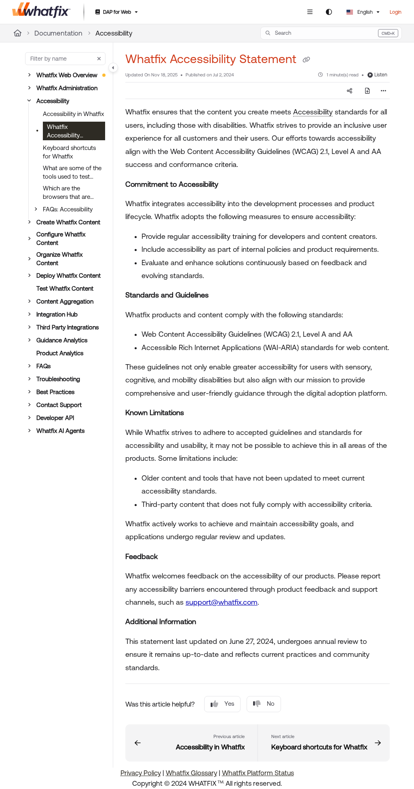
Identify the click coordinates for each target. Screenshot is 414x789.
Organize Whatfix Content (59, 258)
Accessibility (113, 33)
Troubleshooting (58, 379)
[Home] (41, 12)
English (364, 12)
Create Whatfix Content (68, 222)
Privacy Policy (140, 773)
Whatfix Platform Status (258, 773)
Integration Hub (57, 314)
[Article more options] (383, 90)
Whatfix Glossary (191, 773)
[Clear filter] (99, 58)
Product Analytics (59, 353)
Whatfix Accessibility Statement (63, 131)
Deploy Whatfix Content (68, 275)
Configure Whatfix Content (60, 238)
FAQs (43, 366)
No (271, 703)
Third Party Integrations (67, 327)
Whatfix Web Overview (66, 75)
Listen (380, 75)
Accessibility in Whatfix (73, 113)
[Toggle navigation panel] (113, 67)
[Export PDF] (367, 90)
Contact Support (59, 404)
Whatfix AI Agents (60, 430)
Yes (229, 703)
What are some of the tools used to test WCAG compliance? (72, 173)
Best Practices (55, 391)
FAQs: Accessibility (68, 209)
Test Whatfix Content (64, 288)
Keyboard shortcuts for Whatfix (69, 152)
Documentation (58, 33)
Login (395, 12)
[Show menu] (309, 12)
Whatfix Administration (66, 87)
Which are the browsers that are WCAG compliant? (68, 193)
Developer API (55, 417)
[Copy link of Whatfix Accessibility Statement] (306, 59)
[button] (331, 33)
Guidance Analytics (61, 340)
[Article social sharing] (349, 90)
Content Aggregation (64, 301)
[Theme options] (328, 12)
